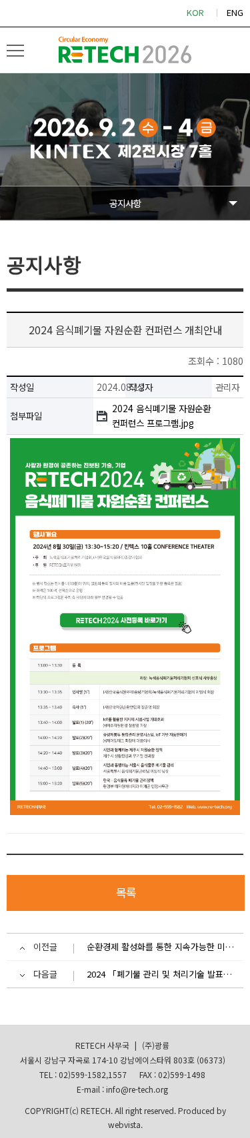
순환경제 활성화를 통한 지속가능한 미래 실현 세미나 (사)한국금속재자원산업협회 (162, 946)
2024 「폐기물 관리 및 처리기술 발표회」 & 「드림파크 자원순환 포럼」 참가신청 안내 (162, 974)
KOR (195, 12)
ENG (235, 12)
